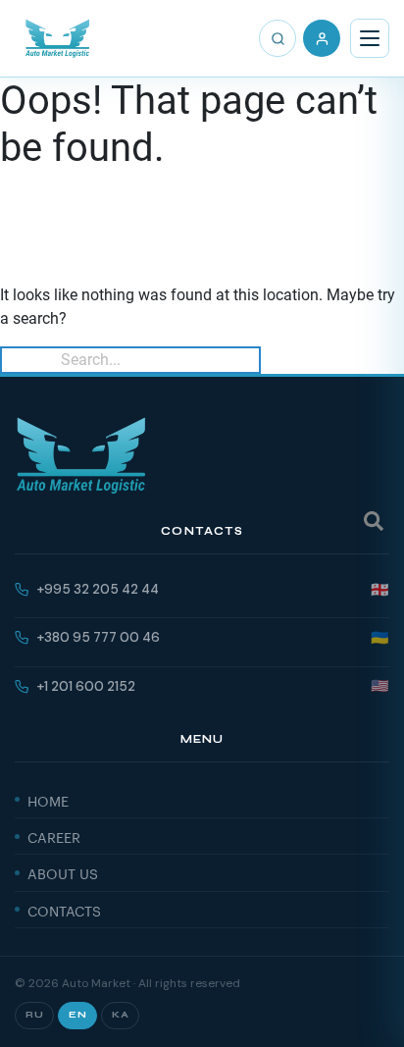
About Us (62, 872)
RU (34, 1015)
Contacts (64, 909)
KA (120, 1015)
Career (53, 836)
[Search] (277, 38)
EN (77, 1015)
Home (48, 800)
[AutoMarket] (57, 38)
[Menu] (369, 38)
